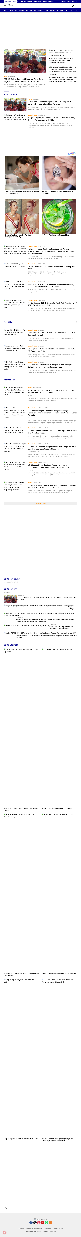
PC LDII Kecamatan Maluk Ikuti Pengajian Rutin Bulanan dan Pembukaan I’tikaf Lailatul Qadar (51, 391)
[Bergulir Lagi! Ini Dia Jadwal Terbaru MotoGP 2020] (21, 1058)
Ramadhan (31, 395)
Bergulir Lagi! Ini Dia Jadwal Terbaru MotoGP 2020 (21, 1139)
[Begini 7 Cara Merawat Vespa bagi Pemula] (59, 727)
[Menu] (5, 5)
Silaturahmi (31, 418)
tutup (5, 1208)
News (5, 76)
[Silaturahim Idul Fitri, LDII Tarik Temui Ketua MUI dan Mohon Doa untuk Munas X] (15, 335)
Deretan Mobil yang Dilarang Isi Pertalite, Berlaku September (21, 809)
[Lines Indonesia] (13, 5)
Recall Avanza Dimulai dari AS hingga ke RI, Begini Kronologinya (21, 974)
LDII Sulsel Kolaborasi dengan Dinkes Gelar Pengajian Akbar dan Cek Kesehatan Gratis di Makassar (52, 448)
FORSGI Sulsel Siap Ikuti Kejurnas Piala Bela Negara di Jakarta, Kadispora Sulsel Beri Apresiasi (23, 81)
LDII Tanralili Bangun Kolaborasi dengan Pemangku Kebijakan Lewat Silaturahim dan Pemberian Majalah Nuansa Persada (52, 413)
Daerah (30, 115)
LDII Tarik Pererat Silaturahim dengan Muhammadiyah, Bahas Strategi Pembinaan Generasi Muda (50, 366)
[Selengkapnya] (76, 322)
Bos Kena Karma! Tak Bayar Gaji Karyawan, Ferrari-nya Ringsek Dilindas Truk (57, 1140)
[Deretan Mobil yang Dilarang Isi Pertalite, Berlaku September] (21, 727)
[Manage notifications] (4, 1232)
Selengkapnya (41, 503)
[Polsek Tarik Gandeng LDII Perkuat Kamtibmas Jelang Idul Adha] (15, 270)
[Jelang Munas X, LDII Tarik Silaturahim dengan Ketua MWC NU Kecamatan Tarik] (15, 351)
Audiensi (30, 470)
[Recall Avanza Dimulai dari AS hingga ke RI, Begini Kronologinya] (21, 892)
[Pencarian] (76, 5)
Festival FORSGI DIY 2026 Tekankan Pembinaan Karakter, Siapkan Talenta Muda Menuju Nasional (51, 286)
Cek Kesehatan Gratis (34, 452)
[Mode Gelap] (72, 5)
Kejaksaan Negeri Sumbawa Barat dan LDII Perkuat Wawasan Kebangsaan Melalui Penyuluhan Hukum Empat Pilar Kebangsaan (63, 79)
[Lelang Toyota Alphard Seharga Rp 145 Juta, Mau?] (59, 892)
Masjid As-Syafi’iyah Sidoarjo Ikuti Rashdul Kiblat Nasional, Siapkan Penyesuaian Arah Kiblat (61, 60)
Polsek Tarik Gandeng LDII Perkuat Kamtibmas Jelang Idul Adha (61, 628)
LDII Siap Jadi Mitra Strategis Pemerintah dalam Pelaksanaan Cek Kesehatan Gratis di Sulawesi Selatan (50, 466)
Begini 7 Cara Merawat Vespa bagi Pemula (57, 808)
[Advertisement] (40, 27)
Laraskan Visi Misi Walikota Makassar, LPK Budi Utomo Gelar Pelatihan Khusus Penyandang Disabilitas (52, 486)
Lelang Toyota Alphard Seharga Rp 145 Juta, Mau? (59, 973)
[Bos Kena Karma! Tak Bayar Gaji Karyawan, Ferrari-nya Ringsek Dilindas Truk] (59, 1058)
